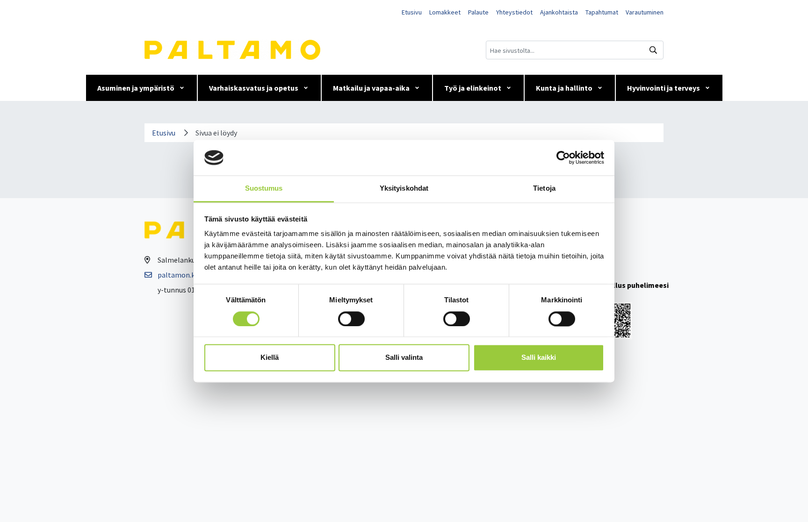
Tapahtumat (601, 12)
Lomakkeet (445, 12)
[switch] (351, 318)
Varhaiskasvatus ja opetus (253, 88)
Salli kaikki (538, 358)
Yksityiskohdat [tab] (404, 189)
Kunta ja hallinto (564, 88)
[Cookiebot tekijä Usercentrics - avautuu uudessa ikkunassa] (563, 157)
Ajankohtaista (559, 12)
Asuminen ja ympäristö (135, 88)
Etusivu (412, 12)
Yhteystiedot (514, 12)
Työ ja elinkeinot (472, 88)
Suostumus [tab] (264, 189)
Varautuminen (645, 12)
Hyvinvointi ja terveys (663, 88)
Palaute (478, 12)
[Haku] (653, 50)
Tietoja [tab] (544, 189)
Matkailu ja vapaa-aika (371, 88)
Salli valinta (404, 358)
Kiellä (269, 358)
